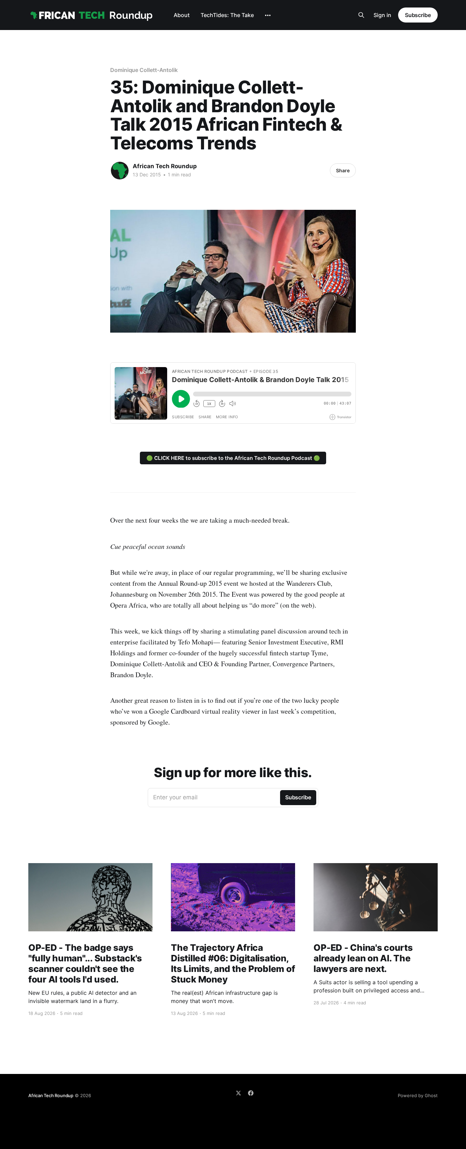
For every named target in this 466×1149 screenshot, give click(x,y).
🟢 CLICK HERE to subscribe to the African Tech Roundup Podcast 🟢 (233, 458)
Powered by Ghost (418, 1095)
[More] (268, 15)
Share (343, 170)
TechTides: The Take (227, 15)
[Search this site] (361, 15)
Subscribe (418, 15)
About (182, 15)
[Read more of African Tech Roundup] (119, 170)
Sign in (382, 15)
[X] (238, 1093)
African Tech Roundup (165, 166)
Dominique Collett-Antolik (144, 70)
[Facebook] (250, 1093)
